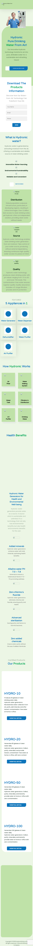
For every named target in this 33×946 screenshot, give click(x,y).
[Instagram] (16, 888)
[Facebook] (13, 888)
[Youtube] (20, 888)
